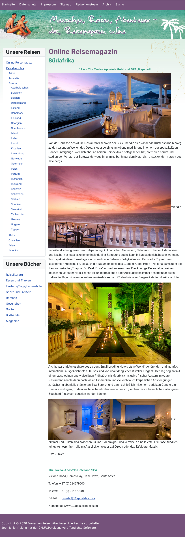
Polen (14, 168)
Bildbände (13, 315)
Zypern (15, 229)
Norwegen (17, 158)
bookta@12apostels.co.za (78, 498)
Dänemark (17, 112)
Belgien (15, 97)
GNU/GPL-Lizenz (49, 527)
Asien (11, 245)
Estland (15, 107)
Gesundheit (13, 303)
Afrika (11, 235)
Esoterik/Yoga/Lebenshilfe (24, 286)
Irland (14, 143)
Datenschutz (27, 4)
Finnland (16, 117)
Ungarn (15, 224)
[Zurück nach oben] (178, 530)
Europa (12, 83)
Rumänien (17, 178)
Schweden (17, 193)
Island (14, 133)
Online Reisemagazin (20, 62)
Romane (11, 298)
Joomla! (6, 527)
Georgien (16, 123)
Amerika (13, 250)
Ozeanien (14, 240)
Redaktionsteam (87, 4)
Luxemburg (18, 153)
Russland (16, 183)
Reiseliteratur (15, 274)
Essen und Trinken (18, 280)
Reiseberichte (15, 68)
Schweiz (16, 188)
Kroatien (16, 148)
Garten (10, 309)
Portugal (16, 173)
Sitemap (65, 4)
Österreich (17, 163)
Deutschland (18, 102)
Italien (14, 138)
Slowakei (16, 209)
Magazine (12, 321)
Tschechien (17, 214)
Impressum (48, 4)
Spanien (16, 204)
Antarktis (13, 78)
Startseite (8, 4)
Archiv (106, 4)
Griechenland (19, 128)
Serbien (15, 199)
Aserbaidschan (20, 87)
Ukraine (15, 219)
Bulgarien (16, 92)
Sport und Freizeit (18, 292)
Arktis (11, 73)
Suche (120, 4)
